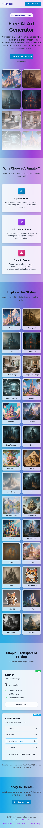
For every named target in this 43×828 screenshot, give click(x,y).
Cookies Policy (35, 823)
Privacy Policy (21, 823)
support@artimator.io (24, 820)
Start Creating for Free (21, 56)
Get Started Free (33, 4)
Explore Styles (20, 62)
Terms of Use (7, 823)
